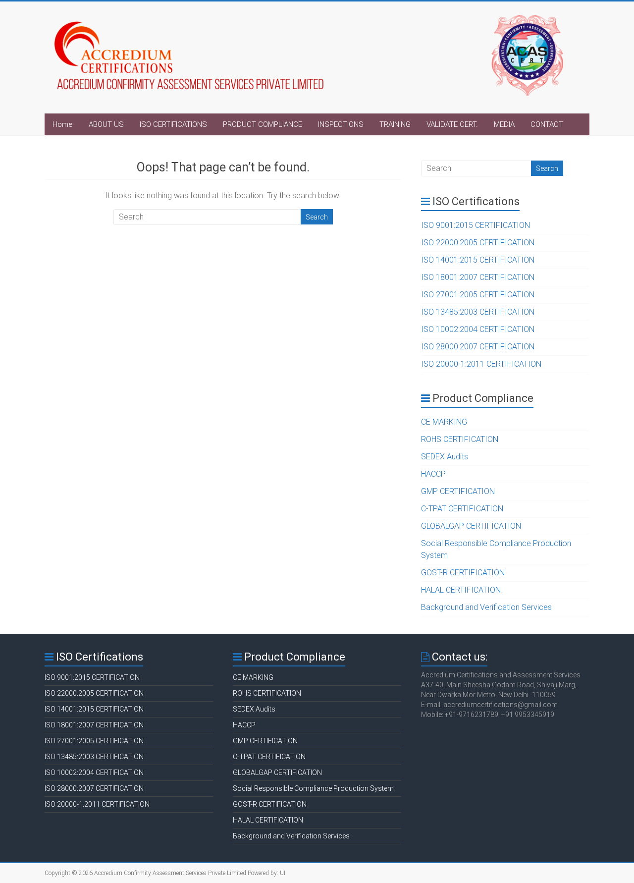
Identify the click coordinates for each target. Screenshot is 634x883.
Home (63, 124)
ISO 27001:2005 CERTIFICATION (477, 294)
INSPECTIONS (341, 124)
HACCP (433, 474)
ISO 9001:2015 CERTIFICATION (475, 225)
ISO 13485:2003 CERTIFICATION (477, 312)
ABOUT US (106, 124)
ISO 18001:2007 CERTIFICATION (477, 277)
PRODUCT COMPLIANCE (262, 124)
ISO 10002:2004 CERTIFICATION (477, 329)
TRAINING (395, 124)
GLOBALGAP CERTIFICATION (471, 526)
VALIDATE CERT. (452, 124)
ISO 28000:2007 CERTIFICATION (477, 346)
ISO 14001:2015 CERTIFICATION (477, 260)
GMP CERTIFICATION (458, 491)
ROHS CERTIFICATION (459, 439)
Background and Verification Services (486, 607)
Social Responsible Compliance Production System (313, 788)
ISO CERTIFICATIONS (173, 124)
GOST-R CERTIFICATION (463, 572)
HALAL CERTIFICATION (461, 590)
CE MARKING (444, 422)
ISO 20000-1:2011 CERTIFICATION (481, 364)
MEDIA (504, 124)
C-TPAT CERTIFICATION (462, 508)
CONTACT (546, 124)
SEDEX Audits (444, 456)
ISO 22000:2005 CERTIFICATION (477, 242)
